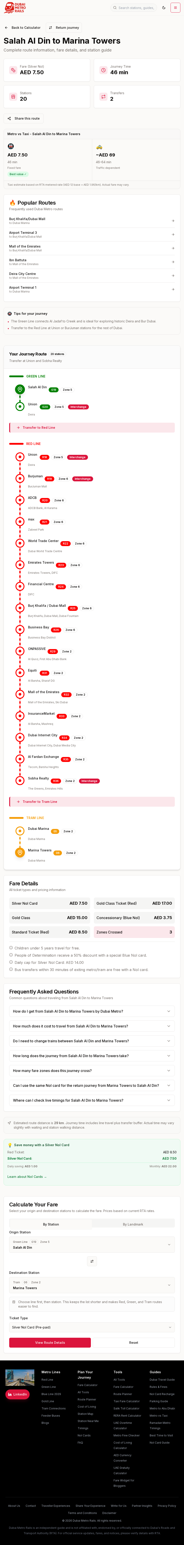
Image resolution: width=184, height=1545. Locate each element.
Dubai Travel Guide (162, 1379)
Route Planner (87, 1399)
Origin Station (20, 1232)
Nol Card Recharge (162, 1394)
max (31, 519)
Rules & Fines (158, 1387)
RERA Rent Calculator (127, 1415)
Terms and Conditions (82, 1513)
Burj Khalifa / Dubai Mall (47, 605)
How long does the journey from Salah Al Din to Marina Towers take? (71, 1056)
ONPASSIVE (37, 649)
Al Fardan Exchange (43, 757)
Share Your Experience (90, 1505)
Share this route (27, 118)
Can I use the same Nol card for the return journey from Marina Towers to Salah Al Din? (86, 1085)
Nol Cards (84, 1435)
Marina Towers (40, 850)
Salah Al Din (37, 387)
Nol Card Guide (160, 1442)
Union (32, 404)
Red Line (47, 1379)
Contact (31, 1505)
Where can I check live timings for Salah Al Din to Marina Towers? (68, 1100)
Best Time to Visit (161, 1435)
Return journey (67, 27)
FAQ (80, 1442)
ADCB (32, 498)
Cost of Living (87, 1406)
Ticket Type (18, 1318)
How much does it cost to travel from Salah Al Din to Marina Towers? (70, 1026)
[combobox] (92, 1327)
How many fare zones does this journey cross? (52, 1070)
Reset (133, 1342)
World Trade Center (43, 541)
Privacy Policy (167, 1505)
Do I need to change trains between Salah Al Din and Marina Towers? (71, 1041)
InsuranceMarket (41, 713)
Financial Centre (41, 584)
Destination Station (24, 1273)
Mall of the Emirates (43, 692)
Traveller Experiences (55, 1505)
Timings (83, 1428)
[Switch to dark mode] (164, 8)
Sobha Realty (38, 778)
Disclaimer (109, 1513)
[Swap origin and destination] (92, 1261)
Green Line (49, 1387)
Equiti (32, 670)
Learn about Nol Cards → (27, 1177)
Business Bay (38, 627)
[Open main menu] (175, 8)
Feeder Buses (51, 1415)
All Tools (83, 1392)
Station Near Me (88, 1421)
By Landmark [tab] (133, 1224)
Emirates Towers (41, 562)
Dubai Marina (38, 829)
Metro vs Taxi (159, 1415)
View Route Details (50, 1342)
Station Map (85, 1414)
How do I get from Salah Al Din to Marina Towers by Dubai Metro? (68, 1011)
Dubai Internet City (42, 735)
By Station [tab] (51, 1224)
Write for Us (119, 1505)
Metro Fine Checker (127, 1435)
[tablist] (92, 1223)
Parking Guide (159, 1401)
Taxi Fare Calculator (127, 1401)
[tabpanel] (92, 1280)
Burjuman (35, 476)
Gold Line (48, 1401)
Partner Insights (142, 1505)
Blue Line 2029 (51, 1394)
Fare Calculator (87, 1385)
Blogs (45, 1422)
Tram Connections (54, 1408)
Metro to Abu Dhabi (162, 1408)
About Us (14, 1505)
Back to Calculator (26, 27)
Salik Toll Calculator (126, 1408)
